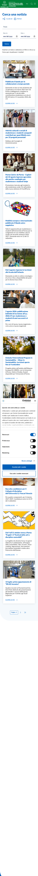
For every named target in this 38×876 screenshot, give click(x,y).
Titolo (5, 27)
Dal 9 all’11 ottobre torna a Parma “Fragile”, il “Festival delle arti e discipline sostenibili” (18, 535)
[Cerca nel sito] (32, 4)
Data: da (5, 33)
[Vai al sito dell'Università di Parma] (5, 4)
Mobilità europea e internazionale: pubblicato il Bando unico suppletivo (18, 223)
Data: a (22, 33)
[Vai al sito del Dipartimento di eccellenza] (4, 7)
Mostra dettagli (27, 461)
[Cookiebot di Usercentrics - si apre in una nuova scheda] (23, 401)
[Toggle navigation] (35, 4)
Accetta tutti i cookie (19, 467)
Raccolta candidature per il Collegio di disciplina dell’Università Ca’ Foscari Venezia (18, 491)
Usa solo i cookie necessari (19, 473)
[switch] (33, 440)
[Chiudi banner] (35, 400)
